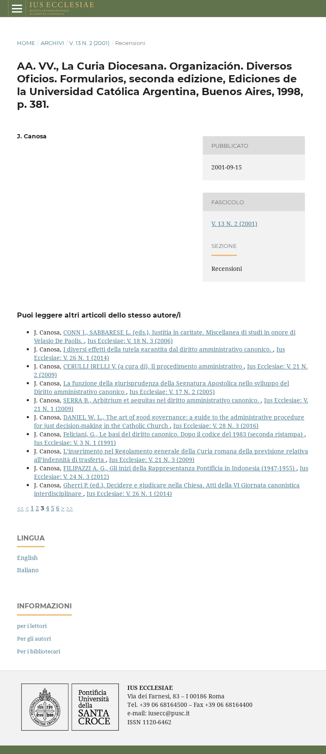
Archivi (52, 42)
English (27, 558)
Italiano (28, 570)
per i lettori (32, 626)
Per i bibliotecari (38, 651)
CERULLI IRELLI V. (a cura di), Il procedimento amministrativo (153, 366)
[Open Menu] (16, 8)
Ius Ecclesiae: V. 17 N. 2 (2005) (172, 392)
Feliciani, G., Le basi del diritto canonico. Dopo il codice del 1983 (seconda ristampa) (183, 434)
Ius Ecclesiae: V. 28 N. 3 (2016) (216, 426)
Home (26, 42)
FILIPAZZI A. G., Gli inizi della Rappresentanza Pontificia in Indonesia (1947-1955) (179, 468)
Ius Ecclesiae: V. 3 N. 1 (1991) (75, 443)
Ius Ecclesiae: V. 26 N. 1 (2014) (129, 494)
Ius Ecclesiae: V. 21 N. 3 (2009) (151, 460)
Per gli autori (34, 638)
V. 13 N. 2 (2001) (89, 42)
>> (69, 508)
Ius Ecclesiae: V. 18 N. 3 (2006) (130, 341)
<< (20, 508)
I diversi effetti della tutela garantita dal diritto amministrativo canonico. (168, 349)
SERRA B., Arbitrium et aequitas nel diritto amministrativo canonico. (162, 400)
